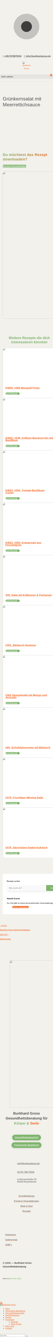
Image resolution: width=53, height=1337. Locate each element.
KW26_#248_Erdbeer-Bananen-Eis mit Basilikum (29, 439)
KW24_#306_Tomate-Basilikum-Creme (25, 491)
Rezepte (26, 1211)
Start (7, 1309)
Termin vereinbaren (20, 907)
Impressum (10, 1235)
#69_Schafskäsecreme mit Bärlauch (27, 747)
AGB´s (8, 1245)
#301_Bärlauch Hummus (20, 645)
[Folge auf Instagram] (21, 1227)
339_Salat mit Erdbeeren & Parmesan (28, 595)
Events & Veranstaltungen (26, 1201)
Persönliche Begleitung (26, 1145)
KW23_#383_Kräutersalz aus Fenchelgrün (23, 543)
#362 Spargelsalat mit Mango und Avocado (26, 696)
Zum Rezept (11, 393)
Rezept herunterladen (14, 166)
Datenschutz (11, 1240)
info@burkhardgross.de (28, 1163)
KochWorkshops (27, 1196)
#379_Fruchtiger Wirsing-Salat (24, 797)
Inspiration (9, 1319)
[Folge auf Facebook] (8, 1227)
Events (8, 1317)
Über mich (9, 1326)
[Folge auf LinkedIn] (14, 1227)
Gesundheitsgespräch (26, 1137)
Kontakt (8, 1328)
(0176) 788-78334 (25, 1172)
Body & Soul (27, 1206)
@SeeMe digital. (16, 1279)
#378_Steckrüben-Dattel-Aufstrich (26, 847)
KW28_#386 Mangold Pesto (22, 387)
